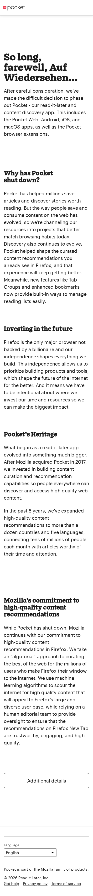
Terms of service (66, 883)
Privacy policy (35, 883)
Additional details (46, 780)
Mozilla (47, 869)
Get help (11, 883)
